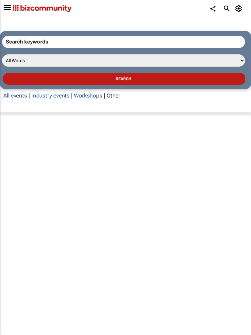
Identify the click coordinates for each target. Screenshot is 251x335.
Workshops (88, 95)
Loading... (12, 125)
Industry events (50, 95)
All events (15, 95)
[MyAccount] (240, 8)
